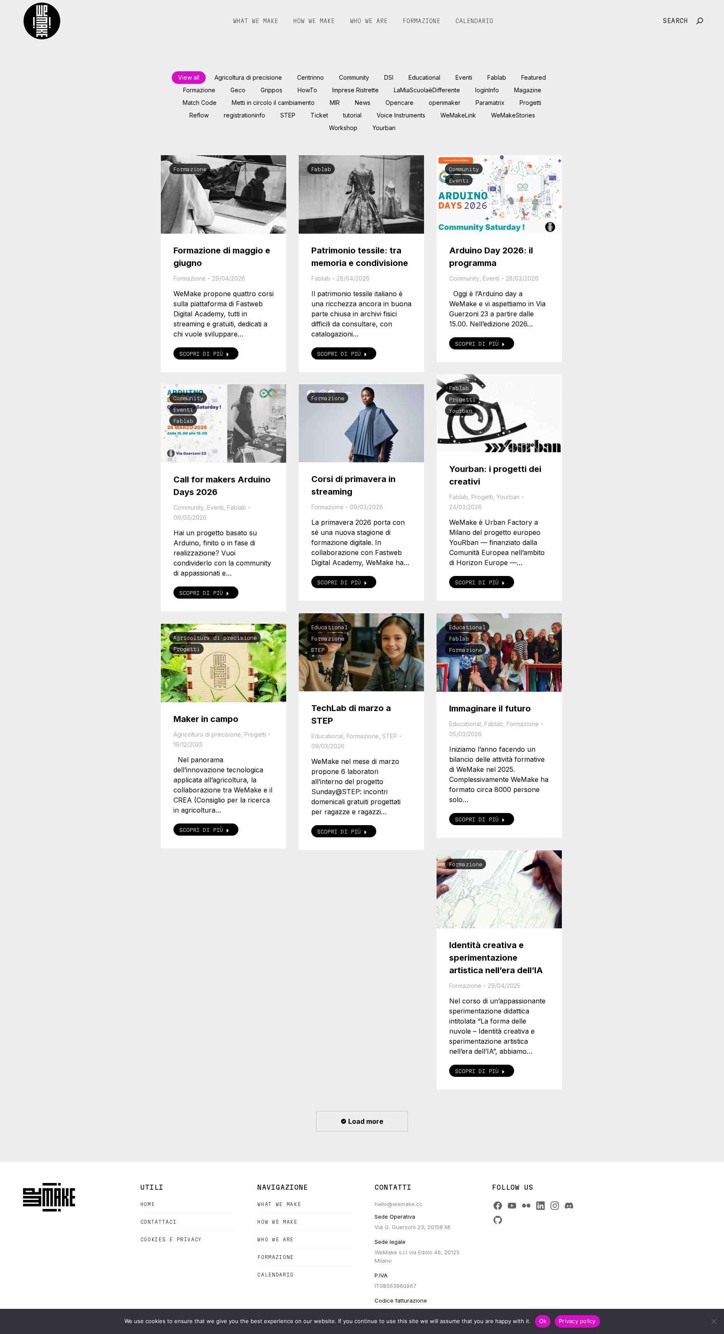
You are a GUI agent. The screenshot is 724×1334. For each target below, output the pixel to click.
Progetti (530, 102)
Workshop (343, 127)
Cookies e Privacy (171, 1239)
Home (147, 1204)
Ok (543, 1321)
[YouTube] (512, 1206)
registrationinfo (244, 115)
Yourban (384, 127)
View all (188, 77)
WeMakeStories (513, 115)
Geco (238, 90)
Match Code (200, 102)
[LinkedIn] (540, 1206)
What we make (279, 1204)
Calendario (275, 1274)
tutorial (352, 115)
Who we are (275, 1239)
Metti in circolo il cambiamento (273, 102)
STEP (287, 115)
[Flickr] (526, 1206)
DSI (388, 77)
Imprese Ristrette (355, 90)
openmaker (444, 102)
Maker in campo (205, 719)
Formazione (199, 90)
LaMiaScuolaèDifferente (427, 90)
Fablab (496, 77)
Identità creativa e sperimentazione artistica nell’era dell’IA (496, 957)
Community (354, 77)
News (362, 102)
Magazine (527, 90)
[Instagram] (555, 1206)
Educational (424, 77)
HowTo (307, 90)
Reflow (199, 115)
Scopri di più (201, 354)
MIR (335, 102)
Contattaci (158, 1222)
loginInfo (487, 90)
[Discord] (569, 1206)
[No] (713, 1321)
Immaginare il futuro (490, 708)
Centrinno (310, 77)
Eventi (463, 77)
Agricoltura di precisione (248, 77)
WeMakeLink (458, 115)
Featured (533, 77)
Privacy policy (577, 1321)
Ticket (319, 115)
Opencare (399, 102)
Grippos (271, 90)
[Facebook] (498, 1206)
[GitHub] (498, 1220)
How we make (277, 1222)
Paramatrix (490, 102)
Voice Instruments (401, 115)
